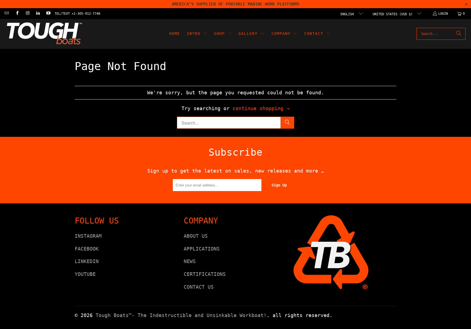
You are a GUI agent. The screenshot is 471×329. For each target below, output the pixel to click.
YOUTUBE (85, 274)
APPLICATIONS (202, 249)
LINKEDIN (87, 261)
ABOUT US (196, 236)
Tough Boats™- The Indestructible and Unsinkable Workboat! (181, 315)
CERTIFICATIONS (205, 274)
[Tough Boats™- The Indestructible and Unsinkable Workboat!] (44, 34)
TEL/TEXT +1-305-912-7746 (77, 14)
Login (443, 14)
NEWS (190, 261)
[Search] (459, 34)
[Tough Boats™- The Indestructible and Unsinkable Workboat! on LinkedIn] (37, 14)
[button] (197, 33)
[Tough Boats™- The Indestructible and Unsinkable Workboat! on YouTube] (48, 14)
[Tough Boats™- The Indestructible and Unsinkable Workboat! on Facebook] (16, 14)
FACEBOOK (87, 249)
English (348, 14)
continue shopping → (261, 108)
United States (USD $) (394, 14)
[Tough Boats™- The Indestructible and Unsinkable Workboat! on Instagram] (27, 14)
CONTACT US (199, 287)
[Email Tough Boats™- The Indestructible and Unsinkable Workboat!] (6, 14)
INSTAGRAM (88, 236)
